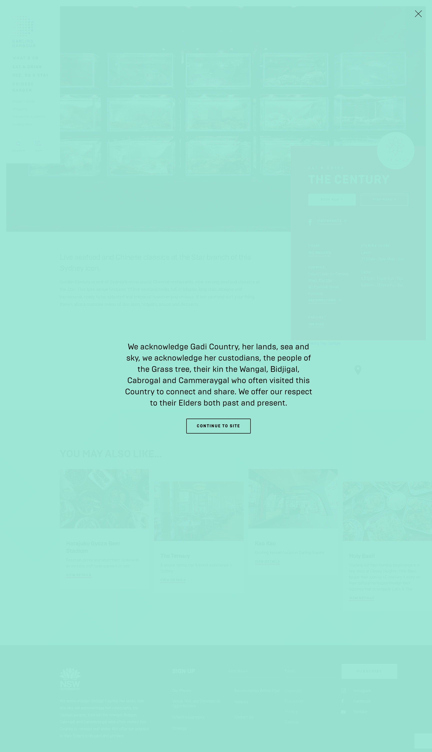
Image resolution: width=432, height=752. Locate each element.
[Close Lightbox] (418, 13)
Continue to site (218, 426)
